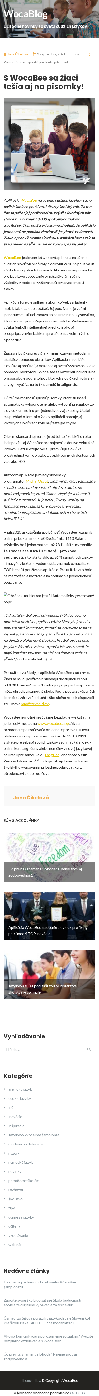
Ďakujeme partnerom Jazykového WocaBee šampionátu (40, 1284)
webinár (15, 1244)
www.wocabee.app (53, 723)
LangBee (52, 754)
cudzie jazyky (19, 1098)
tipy (11, 1208)
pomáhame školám (23, 1180)
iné (77, 54)
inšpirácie (16, 1125)
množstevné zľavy (35, 703)
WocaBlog (45, 18)
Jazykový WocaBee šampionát (33, 1134)
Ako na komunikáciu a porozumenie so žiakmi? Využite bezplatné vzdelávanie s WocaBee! (48, 1338)
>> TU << (77, 1392)
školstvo (15, 1198)
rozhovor (16, 1189)
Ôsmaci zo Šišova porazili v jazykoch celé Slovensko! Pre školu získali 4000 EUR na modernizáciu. (47, 1320)
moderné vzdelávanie (25, 1144)
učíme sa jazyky (21, 1217)
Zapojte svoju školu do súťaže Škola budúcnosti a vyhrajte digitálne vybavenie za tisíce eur (42, 1302)
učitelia (14, 1226)
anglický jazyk (20, 1089)
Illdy (36, 1380)
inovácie (15, 1116)
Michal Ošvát (37, 481)
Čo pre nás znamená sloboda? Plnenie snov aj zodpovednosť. (40, 1356)
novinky (14, 1171)
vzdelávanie (18, 1235)
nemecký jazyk (20, 1162)
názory (14, 1153)
